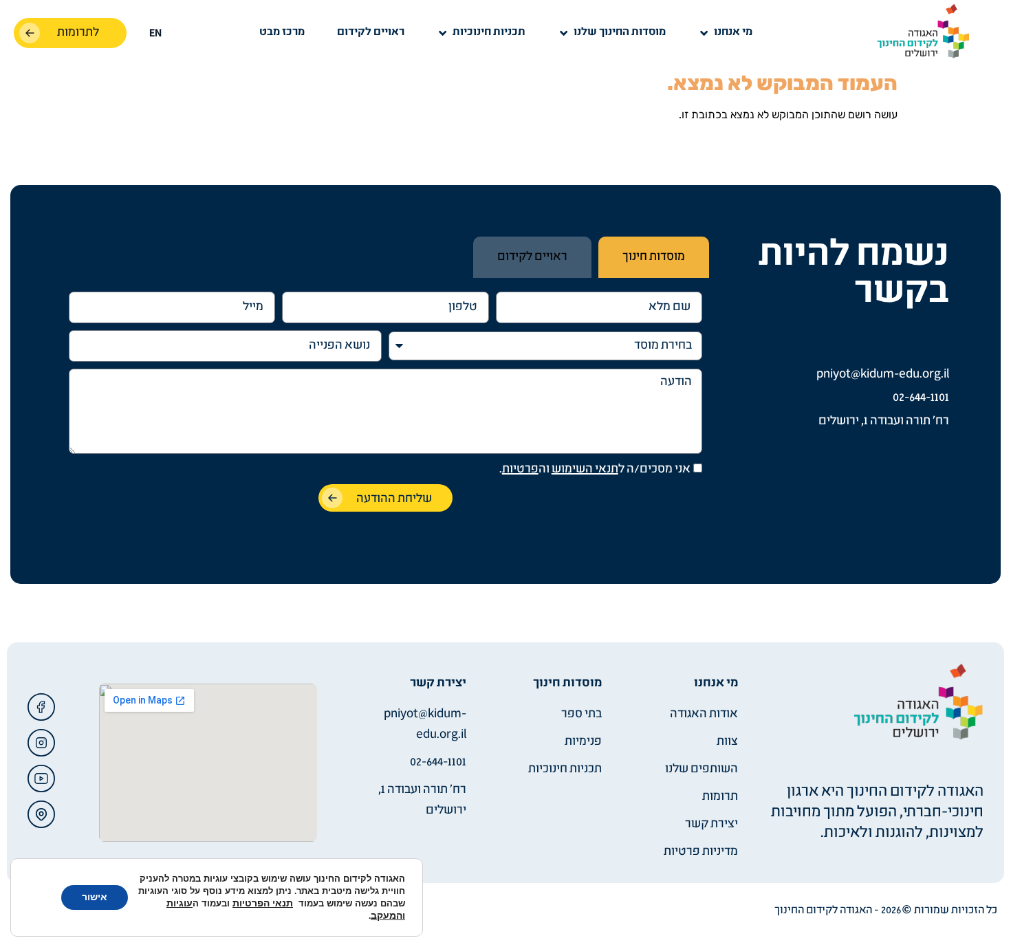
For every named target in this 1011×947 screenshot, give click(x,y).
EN (155, 34)
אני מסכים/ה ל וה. (595, 469)
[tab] (653, 257)
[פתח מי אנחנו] (704, 32)
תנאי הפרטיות (262, 903)
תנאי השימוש (585, 469)
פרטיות (520, 469)
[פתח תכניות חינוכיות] (443, 32)
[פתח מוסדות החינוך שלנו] (564, 32)
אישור (94, 897)
